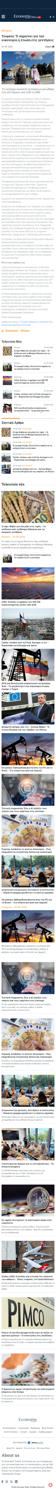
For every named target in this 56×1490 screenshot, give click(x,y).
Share (48, 46)
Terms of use (29, 1448)
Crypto (23, 1431)
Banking (35, 1428)
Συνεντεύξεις (11, 1431)
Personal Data (43, 1448)
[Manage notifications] (50, 1485)
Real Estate (47, 1428)
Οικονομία (23, 1428)
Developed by (20, 1442)
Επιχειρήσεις (9, 1428)
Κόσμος (7, 30)
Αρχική (19, 1448)
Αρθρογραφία (45, 1431)
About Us (11, 1448)
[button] (3, 16)
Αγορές (33, 1431)
